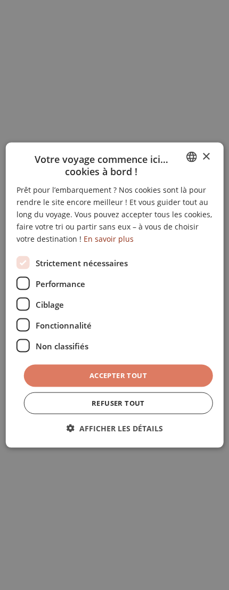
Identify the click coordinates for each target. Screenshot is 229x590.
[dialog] (115, 295)
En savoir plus (109, 239)
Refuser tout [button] (118, 402)
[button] (115, 428)
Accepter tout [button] (118, 375)
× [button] (206, 156)
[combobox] (191, 157)
